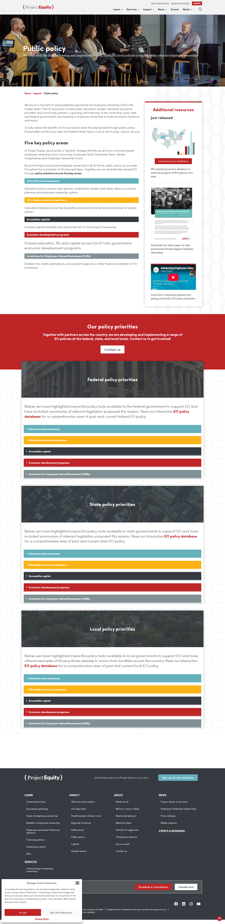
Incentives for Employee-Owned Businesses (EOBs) (59, 474)
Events (175, 9)
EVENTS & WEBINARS (172, 831)
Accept (22, 912)
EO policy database (180, 536)
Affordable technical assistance (48, 440)
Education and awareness (44, 429)
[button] (77, 882)
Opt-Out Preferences (61, 912)
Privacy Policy (42, 918)
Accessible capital (40, 451)
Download (171, 214)
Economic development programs (49, 462)
